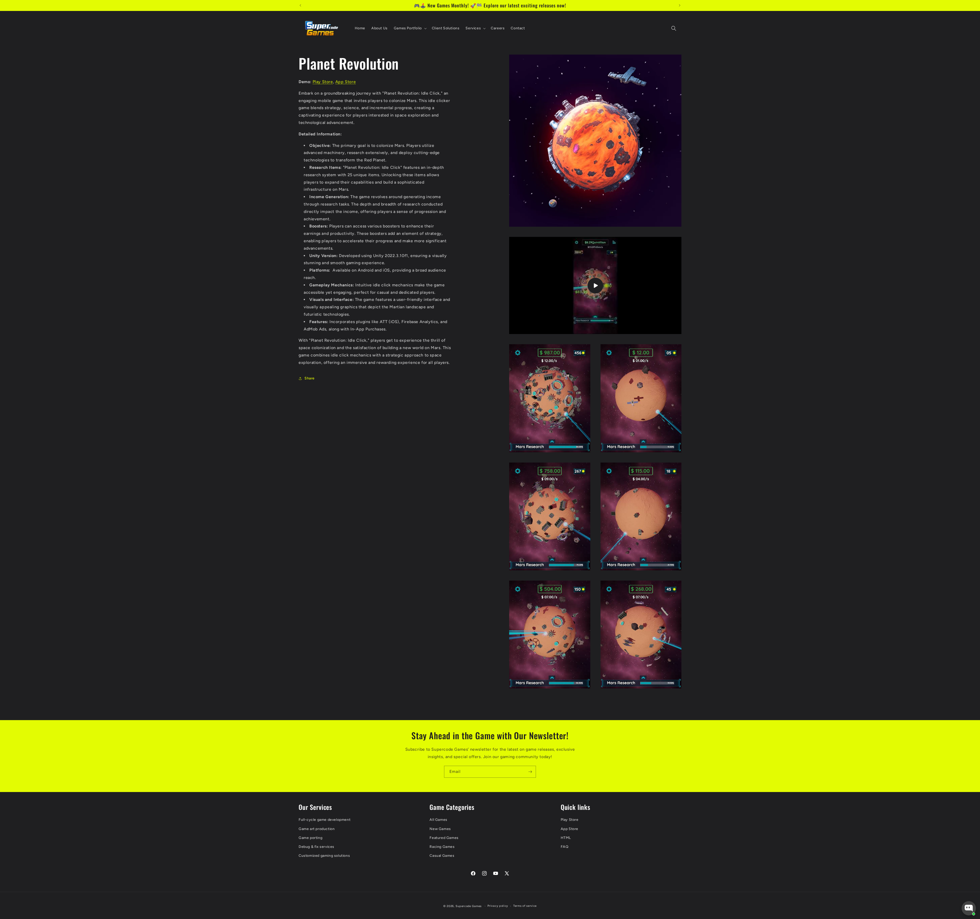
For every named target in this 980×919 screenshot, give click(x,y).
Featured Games (444, 838)
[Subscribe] (530, 772)
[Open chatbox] (969, 908)
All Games (438, 820)
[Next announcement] (679, 5)
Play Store (323, 81)
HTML (566, 838)
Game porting (310, 838)
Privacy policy (497, 906)
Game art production (317, 829)
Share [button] (309, 378)
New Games (440, 829)
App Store (345, 81)
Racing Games (442, 847)
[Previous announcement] (300, 5)
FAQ (565, 847)
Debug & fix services (316, 847)
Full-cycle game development (324, 820)
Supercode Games (469, 906)
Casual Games (442, 855)
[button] (410, 28)
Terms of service (525, 906)
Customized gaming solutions (324, 855)
